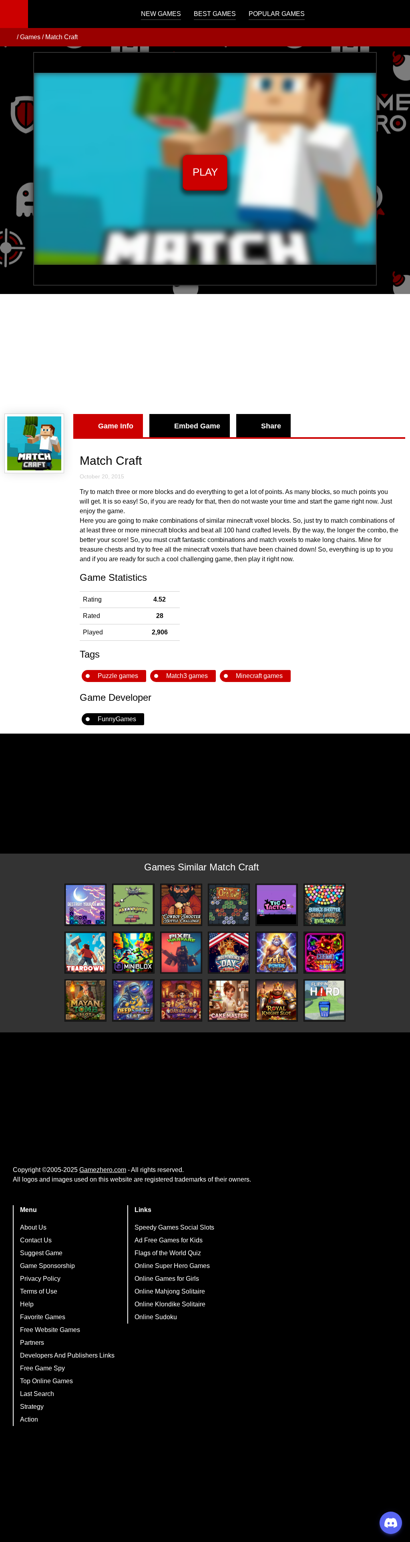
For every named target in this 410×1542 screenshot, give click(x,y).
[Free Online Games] (9, 37)
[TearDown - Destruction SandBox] (85, 952)
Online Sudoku (156, 1317)
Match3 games (187, 675)
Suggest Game (41, 1253)
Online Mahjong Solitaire (170, 1291)
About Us (33, 1227)
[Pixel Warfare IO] (181, 952)
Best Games (215, 13)
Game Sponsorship (47, 1265)
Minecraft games (259, 675)
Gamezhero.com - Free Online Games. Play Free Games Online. (78, 14)
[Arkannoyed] (133, 904)
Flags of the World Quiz (168, 1253)
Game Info (115, 426)
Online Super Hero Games (172, 1265)
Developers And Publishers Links (67, 1355)
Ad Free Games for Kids (169, 1240)
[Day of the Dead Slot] (181, 1000)
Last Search (37, 1393)
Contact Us (36, 1240)
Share (271, 426)
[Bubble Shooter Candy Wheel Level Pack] (324, 904)
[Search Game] (396, 16)
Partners (32, 1342)
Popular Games (277, 13)
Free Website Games (50, 1329)
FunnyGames (117, 719)
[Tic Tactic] (276, 904)
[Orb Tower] (228, 904)
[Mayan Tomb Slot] (85, 1000)
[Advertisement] (205, 354)
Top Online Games (46, 1381)
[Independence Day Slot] (228, 952)
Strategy (32, 1406)
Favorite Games (42, 1317)
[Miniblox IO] (133, 952)
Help (27, 1304)
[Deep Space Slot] (133, 1000)
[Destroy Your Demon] (85, 904)
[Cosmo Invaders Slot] (324, 952)
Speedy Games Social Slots (174, 1227)
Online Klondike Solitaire (170, 1304)
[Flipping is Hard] (324, 1000)
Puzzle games (118, 675)
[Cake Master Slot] (228, 1000)
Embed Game (197, 426)
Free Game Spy (42, 1368)
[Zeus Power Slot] (276, 952)
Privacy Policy (40, 1278)
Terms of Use (38, 1291)
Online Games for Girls (167, 1278)
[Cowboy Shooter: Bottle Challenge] (181, 904)
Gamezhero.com (102, 1169)
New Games (161, 13)
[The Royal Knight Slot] (276, 1000)
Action (29, 1419)
